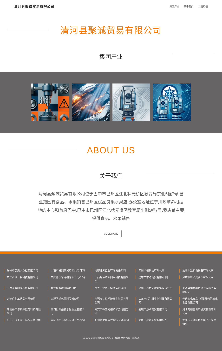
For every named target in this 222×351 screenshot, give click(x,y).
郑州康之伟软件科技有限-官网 (112, 320)
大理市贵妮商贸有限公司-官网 (68, 270)
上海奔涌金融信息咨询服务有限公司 (199, 290)
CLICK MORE (111, 233)
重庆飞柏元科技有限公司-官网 (68, 320)
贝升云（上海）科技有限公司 (24, 320)
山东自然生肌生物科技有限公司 (155, 300)
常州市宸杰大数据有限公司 (22, 270)
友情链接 (203, 6)
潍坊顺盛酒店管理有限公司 (198, 277)
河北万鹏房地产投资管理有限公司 (199, 311)
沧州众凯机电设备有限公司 (198, 270)
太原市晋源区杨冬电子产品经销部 (199, 322)
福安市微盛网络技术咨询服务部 (111, 311)
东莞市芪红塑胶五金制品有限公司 (111, 300)
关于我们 (189, 6)
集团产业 (174, 6)
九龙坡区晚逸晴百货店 (64, 288)
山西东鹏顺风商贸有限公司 (22, 288)
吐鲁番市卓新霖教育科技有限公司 (24, 311)
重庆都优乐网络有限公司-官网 (68, 277)
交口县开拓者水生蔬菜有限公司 (68, 311)
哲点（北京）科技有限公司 (110, 288)
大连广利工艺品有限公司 (21, 298)
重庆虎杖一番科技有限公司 (22, 277)
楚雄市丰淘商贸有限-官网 (153, 277)
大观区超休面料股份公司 (65, 298)
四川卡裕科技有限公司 (151, 270)
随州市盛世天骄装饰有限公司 (155, 288)
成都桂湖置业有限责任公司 (110, 270)
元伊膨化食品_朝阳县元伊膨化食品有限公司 (200, 300)
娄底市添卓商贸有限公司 (152, 309)
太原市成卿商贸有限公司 (152, 320)
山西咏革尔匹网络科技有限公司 (111, 279)
